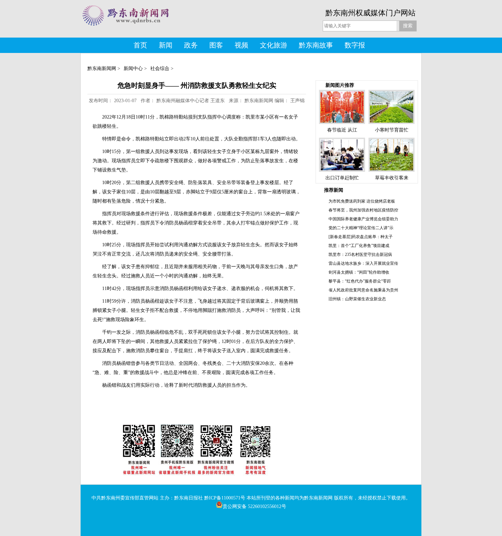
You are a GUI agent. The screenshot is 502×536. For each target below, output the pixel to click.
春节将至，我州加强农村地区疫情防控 (363, 210)
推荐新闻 (333, 190)
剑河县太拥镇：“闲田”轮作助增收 (359, 272)
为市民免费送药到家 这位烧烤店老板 (362, 201)
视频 (241, 45)
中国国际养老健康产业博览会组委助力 (363, 219)
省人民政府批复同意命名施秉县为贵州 (363, 290)
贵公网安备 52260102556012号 (254, 506)
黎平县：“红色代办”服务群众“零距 (360, 281)
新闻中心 (133, 68)
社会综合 (159, 68)
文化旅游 (273, 45)
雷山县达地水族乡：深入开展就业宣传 (363, 263)
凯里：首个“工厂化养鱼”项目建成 (359, 245)
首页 (140, 45)
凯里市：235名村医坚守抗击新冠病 (360, 254)
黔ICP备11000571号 (224, 497)
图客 (216, 45)
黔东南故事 (316, 45)
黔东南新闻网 (101, 68)
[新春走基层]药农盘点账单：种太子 (361, 236)
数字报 (355, 45)
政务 (191, 45)
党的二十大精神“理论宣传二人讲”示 (361, 227)
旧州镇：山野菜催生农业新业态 (357, 299)
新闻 (165, 45)
